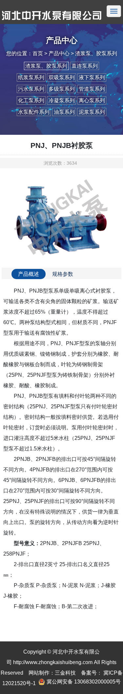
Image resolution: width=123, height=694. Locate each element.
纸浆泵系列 (31, 77)
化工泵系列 (31, 100)
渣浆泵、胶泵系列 (46, 66)
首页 (37, 53)
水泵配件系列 (34, 112)
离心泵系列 (92, 100)
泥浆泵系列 (92, 112)
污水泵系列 (31, 89)
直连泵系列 (85, 66)
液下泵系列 (92, 77)
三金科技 (65, 673)
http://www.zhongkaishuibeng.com (52, 662)
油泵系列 (64, 112)
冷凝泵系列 (62, 100)
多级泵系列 (62, 89)
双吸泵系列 (62, 77)
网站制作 (39, 673)
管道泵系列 (92, 89)
